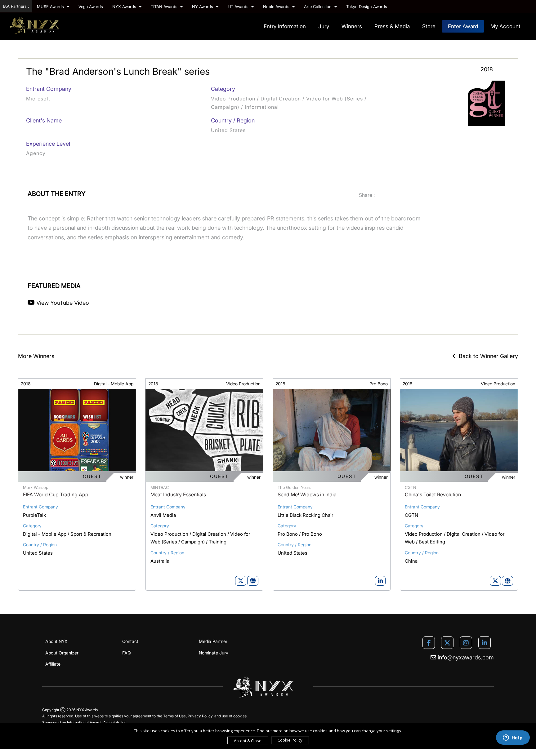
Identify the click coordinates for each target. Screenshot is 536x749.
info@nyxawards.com (465, 657)
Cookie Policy (290, 740)
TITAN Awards (165, 6)
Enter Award (463, 26)
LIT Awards (239, 6)
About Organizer (61, 652)
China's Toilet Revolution (433, 494)
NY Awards (203, 6)
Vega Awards (90, 6)
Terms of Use (174, 716)
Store (429, 26)
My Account (505, 26)
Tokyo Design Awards (366, 6)
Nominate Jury (213, 652)
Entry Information (285, 26)
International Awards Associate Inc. (97, 722)
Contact (130, 641)
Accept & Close (247, 740)
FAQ (126, 652)
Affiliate (52, 664)
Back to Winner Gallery (487, 356)
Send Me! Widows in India (307, 494)
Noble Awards (277, 6)
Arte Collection (318, 6)
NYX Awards (124, 6)
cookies (240, 716)
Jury (323, 26)
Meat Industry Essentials (178, 494)
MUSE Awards (51, 6)
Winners (352, 26)
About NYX (56, 641)
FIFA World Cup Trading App (55, 494)
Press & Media (392, 26)
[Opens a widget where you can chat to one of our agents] (513, 738)
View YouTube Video (62, 302)
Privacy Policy (200, 716)
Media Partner (213, 641)
